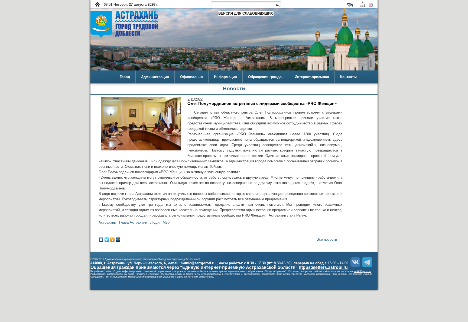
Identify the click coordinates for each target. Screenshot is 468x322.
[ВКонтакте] (101, 239)
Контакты (348, 77)
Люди (155, 222)
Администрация (155, 77)
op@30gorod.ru (362, 271)
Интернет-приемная (312, 77)
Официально (191, 77)
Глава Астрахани (133, 222)
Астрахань (107, 222)
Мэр (166, 222)
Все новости (327, 239)
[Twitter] (107, 239)
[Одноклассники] (112, 239)
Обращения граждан (266, 77)
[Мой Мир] (118, 239)
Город (125, 77)
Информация (225, 77)
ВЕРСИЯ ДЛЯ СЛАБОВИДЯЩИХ (245, 13)
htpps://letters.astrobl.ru (323, 267)
